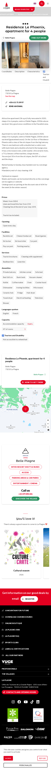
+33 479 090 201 (25, 494)
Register (29, 599)
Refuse (42, 758)
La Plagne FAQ (12, 636)
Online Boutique (13, 623)
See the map (10, 96)
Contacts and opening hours (21, 692)
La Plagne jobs (12, 630)
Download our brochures (18, 617)
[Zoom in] (48, 420)
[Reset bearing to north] (48, 427)
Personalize (25, 765)
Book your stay (22, 9)
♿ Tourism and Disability (47, 75)
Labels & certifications (17, 649)
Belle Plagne (38, 374)
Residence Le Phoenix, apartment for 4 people (33, 14)
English (35, 3)
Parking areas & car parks (25, 478)
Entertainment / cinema (25, 483)
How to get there (34, 382)
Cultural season (21, 570)
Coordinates (7, 71)
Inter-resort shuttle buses (25, 467)
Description (19, 71)
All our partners (14, 655)
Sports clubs (12, 642)
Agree (8, 758)
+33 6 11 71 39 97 (16, 102)
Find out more (39, 38)
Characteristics (33, 71)
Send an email (16, 106)
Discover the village (26, 499)
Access (25, 472)
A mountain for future (17, 610)
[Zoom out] (48, 423)
